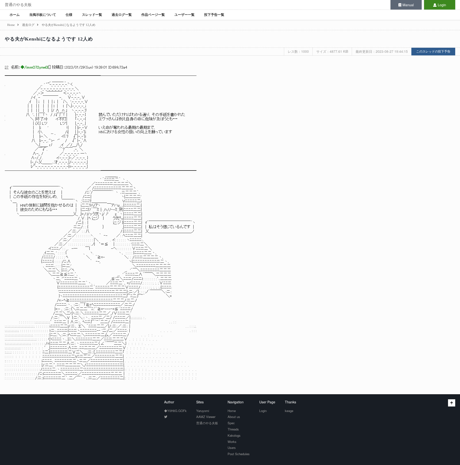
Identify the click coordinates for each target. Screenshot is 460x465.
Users (232, 447)
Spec (231, 423)
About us (234, 416)
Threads (233, 429)
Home (232, 410)
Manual (408, 4)
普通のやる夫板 (18, 5)
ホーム (15, 15)
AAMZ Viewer (205, 416)
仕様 (69, 15)
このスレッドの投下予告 (433, 51)
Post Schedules (239, 454)
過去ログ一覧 (122, 15)
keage (289, 410)
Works (232, 441)
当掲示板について (42, 15)
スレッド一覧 (92, 15)
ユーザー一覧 (184, 15)
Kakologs (234, 435)
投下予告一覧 (214, 15)
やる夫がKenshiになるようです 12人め (49, 38)
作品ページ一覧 (153, 15)
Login (442, 4)
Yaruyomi (202, 410)
